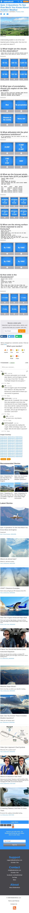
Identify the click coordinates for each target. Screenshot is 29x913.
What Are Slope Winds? (8, 686)
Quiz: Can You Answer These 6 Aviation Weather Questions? (20, 477)
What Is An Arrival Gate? (8, 559)
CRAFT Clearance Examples (10, 588)
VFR (5, 825)
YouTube (14, 877)
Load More (14, 822)
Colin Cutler (6, 624)
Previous (18, 11)
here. (5, 344)
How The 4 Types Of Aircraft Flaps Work (13, 617)
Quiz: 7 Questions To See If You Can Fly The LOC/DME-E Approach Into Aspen (7, 496)
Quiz (1, 534)
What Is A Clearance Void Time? (11, 776)
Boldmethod (5, 11)
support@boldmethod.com (14, 860)
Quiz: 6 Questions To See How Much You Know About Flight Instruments (20, 496)
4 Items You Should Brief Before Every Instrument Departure (13, 650)
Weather (9, 825)
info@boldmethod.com (14, 870)
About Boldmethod (14, 887)
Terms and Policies (13, 901)
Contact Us (14, 904)
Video (1, 563)
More (14, 880)
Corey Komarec (6, 534)
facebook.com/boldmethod (14, 875)
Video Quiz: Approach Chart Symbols (12, 747)
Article (1, 624)
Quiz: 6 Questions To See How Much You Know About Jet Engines (6, 478)
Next (22, 11)
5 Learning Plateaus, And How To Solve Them (13, 809)
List (1, 658)
